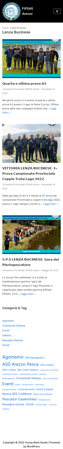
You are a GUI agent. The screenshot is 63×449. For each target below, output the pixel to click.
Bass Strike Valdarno (28, 369)
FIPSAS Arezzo (27, 385)
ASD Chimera (47, 365)
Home (5, 28)
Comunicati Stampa (13, 325)
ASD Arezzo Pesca (20, 364)
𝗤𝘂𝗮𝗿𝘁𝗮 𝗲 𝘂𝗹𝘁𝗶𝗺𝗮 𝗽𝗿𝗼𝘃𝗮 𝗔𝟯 (24, 83)
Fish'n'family (39, 385)
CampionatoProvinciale (28, 374)
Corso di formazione (50, 379)
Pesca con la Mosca (42, 394)
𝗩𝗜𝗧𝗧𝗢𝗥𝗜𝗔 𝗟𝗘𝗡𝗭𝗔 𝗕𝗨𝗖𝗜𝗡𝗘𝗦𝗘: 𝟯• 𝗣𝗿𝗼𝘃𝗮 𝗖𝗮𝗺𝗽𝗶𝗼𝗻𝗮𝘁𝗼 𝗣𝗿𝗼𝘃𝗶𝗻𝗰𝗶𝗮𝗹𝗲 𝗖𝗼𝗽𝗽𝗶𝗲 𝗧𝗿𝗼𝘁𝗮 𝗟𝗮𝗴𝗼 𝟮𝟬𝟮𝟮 (29, 173)
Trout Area (53, 405)
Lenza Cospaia (44, 389)
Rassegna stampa (13, 404)
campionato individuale (49, 370)
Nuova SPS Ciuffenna (17, 394)
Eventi (5, 330)
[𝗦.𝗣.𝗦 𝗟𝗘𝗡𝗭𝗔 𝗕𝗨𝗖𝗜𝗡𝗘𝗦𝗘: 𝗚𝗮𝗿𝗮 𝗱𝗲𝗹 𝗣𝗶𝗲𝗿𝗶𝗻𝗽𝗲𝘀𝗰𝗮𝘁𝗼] (31, 253)
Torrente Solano (41, 405)
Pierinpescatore (44, 400)
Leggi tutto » (50, 203)
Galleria (6, 335)
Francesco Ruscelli (9, 390)
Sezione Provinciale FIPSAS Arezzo (22, 89)
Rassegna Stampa (12, 340)
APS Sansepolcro (34, 357)
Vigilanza (5, 409)
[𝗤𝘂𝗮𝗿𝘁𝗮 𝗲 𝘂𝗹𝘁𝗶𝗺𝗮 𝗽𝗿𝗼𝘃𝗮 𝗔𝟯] (31, 77)
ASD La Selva (9, 369)
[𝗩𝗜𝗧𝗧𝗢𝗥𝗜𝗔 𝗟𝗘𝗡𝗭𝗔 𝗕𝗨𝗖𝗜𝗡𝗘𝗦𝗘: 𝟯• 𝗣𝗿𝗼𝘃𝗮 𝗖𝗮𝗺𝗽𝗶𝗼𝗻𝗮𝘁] (31, 161)
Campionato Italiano (10, 374)
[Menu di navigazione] (57, 11)
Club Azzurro (8, 378)
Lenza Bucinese (26, 389)
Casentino (42, 374)
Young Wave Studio (36, 442)
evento (17, 385)
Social (5, 344)
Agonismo (8, 320)
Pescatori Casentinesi (19, 399)
